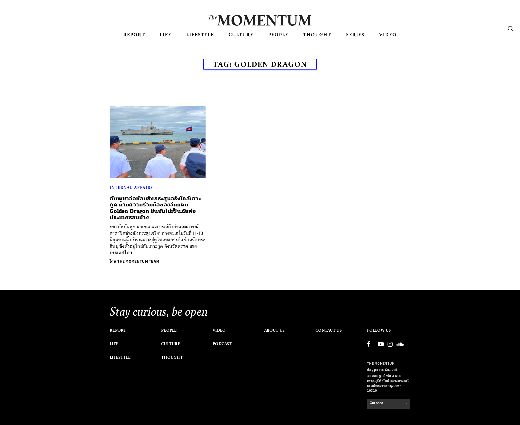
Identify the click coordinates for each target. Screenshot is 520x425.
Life (165, 34)
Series (355, 34)
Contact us (329, 330)
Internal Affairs (131, 187)
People (278, 34)
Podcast (222, 344)
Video (388, 34)
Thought (317, 34)
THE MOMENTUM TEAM (138, 261)
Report (134, 34)
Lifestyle (200, 34)
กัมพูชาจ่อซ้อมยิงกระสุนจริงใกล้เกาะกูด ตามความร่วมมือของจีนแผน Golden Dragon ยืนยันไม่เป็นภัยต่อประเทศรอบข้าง (155, 208)
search (510, 28)
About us (274, 330)
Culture (241, 34)
